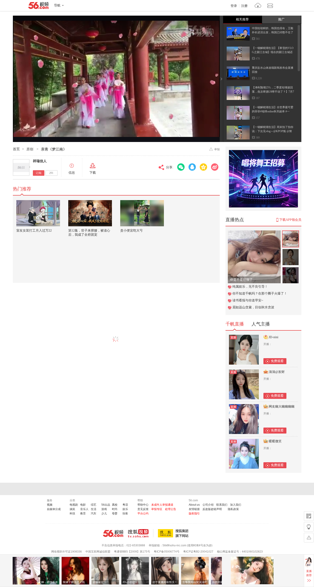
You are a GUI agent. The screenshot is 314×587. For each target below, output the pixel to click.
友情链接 (194, 509)
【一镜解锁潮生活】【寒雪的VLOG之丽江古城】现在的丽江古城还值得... (273, 52)
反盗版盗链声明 (212, 509)
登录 (234, 6)
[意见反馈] (309, 537)
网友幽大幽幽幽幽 (281, 406)
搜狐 (174, 533)
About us (194, 504)
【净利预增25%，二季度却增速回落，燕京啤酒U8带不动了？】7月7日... (273, 91)
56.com (38, 6)
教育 (83, 513)
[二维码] (309, 516)
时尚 (114, 509)
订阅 (38, 173)
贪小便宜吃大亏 (131, 230)
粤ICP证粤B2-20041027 (198, 551)
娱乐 (125, 509)
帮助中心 (142, 504)
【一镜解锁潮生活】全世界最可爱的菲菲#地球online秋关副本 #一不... (272, 111)
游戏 (104, 509)
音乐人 (84, 509)
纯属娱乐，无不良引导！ (250, 286)
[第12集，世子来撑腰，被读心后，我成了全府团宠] (90, 213)
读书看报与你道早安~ (247, 300)
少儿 (104, 513)
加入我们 (235, 504)
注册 (244, 6)
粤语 (125, 504)
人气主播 (260, 323)
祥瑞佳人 (40, 161)
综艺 (93, 504)
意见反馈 (142, 509)
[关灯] (309, 527)
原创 (30, 149)
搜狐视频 (140, 533)
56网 (113, 533)
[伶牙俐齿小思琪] (254, 233)
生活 (93, 509)
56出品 (105, 504)
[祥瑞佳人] (21, 167)
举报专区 (156, 509)
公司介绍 (208, 504)
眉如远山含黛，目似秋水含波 (253, 307)
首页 (16, 149)
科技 (72, 513)
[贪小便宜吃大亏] (142, 213)
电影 (83, 504)
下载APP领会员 (290, 219)
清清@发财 (277, 372)
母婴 (114, 513)
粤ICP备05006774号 (167, 551)
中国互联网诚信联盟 (98, 551)
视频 (49, 504)
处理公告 (170, 509)
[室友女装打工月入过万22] (38, 213)
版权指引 (194, 513)
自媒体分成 (54, 509)
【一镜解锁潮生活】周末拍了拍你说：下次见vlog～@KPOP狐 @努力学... (272, 131)
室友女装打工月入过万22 (34, 230)
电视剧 (74, 504)
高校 (114, 504)
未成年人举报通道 (162, 504)
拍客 (125, 513)
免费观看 (277, 361)
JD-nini (273, 337)
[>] (258, 6)
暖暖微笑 (275, 441)
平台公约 (142, 513)
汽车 (93, 513)
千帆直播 (235, 323)
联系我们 (221, 504)
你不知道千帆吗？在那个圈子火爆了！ (259, 293)
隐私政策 (233, 509)
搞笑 (72, 509)
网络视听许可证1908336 (66, 551)
